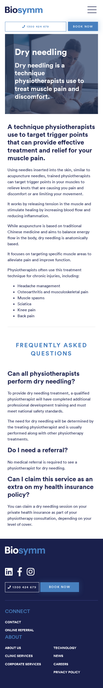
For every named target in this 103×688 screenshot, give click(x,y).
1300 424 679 (37, 26)
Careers (61, 664)
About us (13, 648)
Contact (13, 622)
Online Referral (19, 630)
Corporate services (23, 664)
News (58, 656)
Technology (65, 648)
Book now (83, 26)
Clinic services (19, 656)
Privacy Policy (67, 672)
